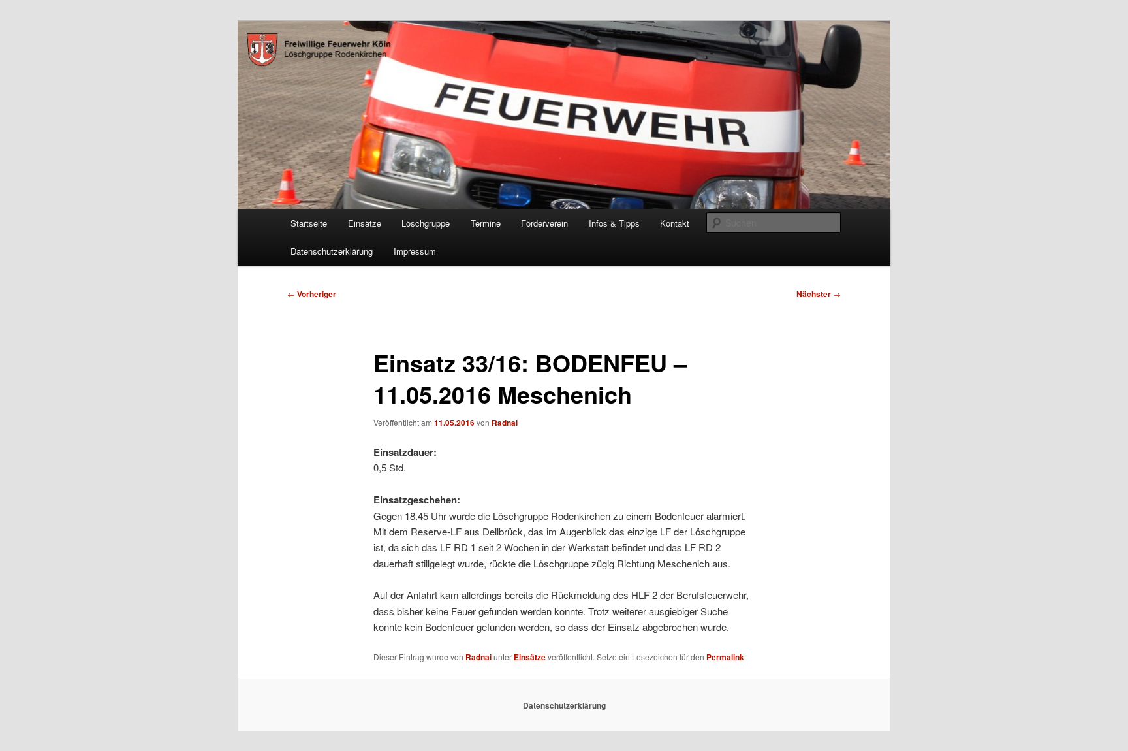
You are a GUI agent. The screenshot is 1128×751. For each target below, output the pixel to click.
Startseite (308, 223)
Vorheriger (311, 294)
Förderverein (544, 223)
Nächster (818, 294)
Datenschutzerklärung (331, 251)
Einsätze (364, 223)
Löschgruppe (425, 223)
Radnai (505, 422)
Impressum (415, 251)
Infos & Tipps (614, 223)
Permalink (725, 657)
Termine (486, 223)
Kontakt (674, 223)
